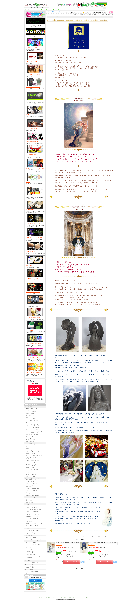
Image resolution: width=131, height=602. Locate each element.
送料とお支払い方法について (79, 14)
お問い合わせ (49, 9)
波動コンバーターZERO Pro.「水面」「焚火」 (35, 168)
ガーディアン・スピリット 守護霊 (32, 544)
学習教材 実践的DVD (29, 569)
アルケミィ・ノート (29, 471)
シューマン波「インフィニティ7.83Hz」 (34, 223)
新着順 (95, 536)
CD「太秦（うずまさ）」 (30, 549)
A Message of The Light (30, 554)
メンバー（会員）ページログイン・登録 (90, 597)
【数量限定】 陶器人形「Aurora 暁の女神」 (69, 543)
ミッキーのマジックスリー (31, 439)
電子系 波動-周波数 (29, 406)
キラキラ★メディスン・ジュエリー (32, 490)
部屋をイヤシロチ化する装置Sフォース (33, 455)
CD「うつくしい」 (29, 547)
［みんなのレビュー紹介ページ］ (65, 9)
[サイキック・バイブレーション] (35, 4)
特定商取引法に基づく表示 (107, 14)
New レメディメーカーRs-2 (31, 304)
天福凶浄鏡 (27, 448)
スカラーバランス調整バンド (31, 251)
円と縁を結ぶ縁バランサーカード (32, 458)
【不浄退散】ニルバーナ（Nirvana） (33, 436)
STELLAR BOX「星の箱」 (31, 479)
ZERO (48, 16)
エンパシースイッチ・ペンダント (32, 488)
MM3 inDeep (28, 438)
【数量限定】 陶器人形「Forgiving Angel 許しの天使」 (102, 543)
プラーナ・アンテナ (29, 446)
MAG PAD (28, 182)
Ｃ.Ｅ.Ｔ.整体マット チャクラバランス (33, 509)
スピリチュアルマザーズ (30, 542)
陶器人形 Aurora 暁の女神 (31, 537)
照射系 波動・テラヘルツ (30, 497)
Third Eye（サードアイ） (30, 476)
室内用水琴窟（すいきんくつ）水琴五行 (33, 523)
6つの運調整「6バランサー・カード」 (33, 317)
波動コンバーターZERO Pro (31, 417)
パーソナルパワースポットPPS (31, 518)
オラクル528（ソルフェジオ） (31, 441)
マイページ (79, 12)
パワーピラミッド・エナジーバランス (33, 514)
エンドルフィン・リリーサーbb (32, 357)
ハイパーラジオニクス (29, 564)
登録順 (99, 536)
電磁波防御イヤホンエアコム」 (32, 516)
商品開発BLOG (81, 9)
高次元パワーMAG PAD (30, 506)
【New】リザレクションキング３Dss (33, 278)
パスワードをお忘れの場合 (99, 12)
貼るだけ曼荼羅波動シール (31, 513)
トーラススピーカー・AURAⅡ (32, 47)
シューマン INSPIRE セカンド (31, 432)
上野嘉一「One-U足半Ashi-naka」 (32, 507)
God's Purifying (28, 557)
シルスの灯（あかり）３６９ (31, 101)
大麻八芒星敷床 (28, 521)
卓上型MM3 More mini (30, 413)
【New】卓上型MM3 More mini (32, 209)
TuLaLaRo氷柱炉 (29, 450)
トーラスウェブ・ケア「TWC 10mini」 (33, 74)
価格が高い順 (90, 536)
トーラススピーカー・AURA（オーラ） (34, 343)
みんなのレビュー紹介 (76, 597)
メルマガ (75, 9)
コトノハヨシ (28, 472)
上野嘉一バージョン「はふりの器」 (33, 195)
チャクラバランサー (29, 500)
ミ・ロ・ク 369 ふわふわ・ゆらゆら (33, 87)
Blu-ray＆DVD (27, 560)
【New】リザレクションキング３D (33, 292)
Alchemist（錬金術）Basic (30, 465)
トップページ (28, 9)
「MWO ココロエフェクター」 (32, 61)
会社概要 (55, 9)
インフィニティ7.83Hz (30, 418)
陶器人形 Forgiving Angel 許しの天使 (33, 539)
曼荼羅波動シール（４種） (31, 464)
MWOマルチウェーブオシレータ (32, 444)
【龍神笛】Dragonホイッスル (31, 486)
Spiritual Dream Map (29, 552)
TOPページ (35, 597)
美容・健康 (27, 528)
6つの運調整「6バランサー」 (31, 457)
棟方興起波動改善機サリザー (31, 408)
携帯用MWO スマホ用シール (31, 114)
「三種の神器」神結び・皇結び (32, 495)
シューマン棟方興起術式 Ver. (31, 411)
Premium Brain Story (29, 559)
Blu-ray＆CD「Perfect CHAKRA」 (32, 562)
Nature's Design (28, 526)
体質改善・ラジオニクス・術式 (31, 443)
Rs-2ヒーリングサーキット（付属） (32, 424)
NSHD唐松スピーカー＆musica (31, 525)
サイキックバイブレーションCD (31, 540)
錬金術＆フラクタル (29, 467)
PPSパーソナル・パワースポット (32, 462)
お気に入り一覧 (69, 12)
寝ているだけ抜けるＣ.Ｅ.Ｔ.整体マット (34, 372)
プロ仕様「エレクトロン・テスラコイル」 (34, 237)
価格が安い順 (83, 536)
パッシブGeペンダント (30, 493)
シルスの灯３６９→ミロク (31, 410)
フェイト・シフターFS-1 (31, 330)
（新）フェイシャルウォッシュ (32, 533)
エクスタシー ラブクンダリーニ (32, 546)
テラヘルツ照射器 (29, 502)
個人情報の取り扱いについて (93, 14)
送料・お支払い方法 (36, 9)
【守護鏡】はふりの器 (30, 453)
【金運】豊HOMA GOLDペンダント (33, 492)
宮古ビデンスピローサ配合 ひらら (32, 530)
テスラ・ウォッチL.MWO (30, 485)
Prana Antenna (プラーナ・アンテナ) (33, 128)
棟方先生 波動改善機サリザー (32, 141)
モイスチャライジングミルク (31, 532)
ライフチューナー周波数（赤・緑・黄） (33, 429)
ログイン (87, 12)
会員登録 (43, 9)
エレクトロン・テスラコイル (31, 420)
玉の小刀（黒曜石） (30, 265)
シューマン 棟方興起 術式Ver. (31, 154)
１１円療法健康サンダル (30, 520)
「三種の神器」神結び (30, 567)
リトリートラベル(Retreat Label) (32, 511)
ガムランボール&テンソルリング (32, 474)
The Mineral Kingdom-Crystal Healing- (32, 556)
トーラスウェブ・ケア (30, 415)
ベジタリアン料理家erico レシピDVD (33, 571)
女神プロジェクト (28, 535)
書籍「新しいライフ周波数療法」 (32, 434)
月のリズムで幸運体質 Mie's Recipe (32, 573)
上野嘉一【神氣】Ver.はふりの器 (32, 451)
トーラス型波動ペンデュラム (31, 469)
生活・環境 (27, 504)
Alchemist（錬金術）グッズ (31, 566)
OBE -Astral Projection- (30, 551)
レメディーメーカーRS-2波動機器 (32, 425)
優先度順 (104, 536)
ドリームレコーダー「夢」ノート (32, 460)
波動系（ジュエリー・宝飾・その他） (32, 478)
